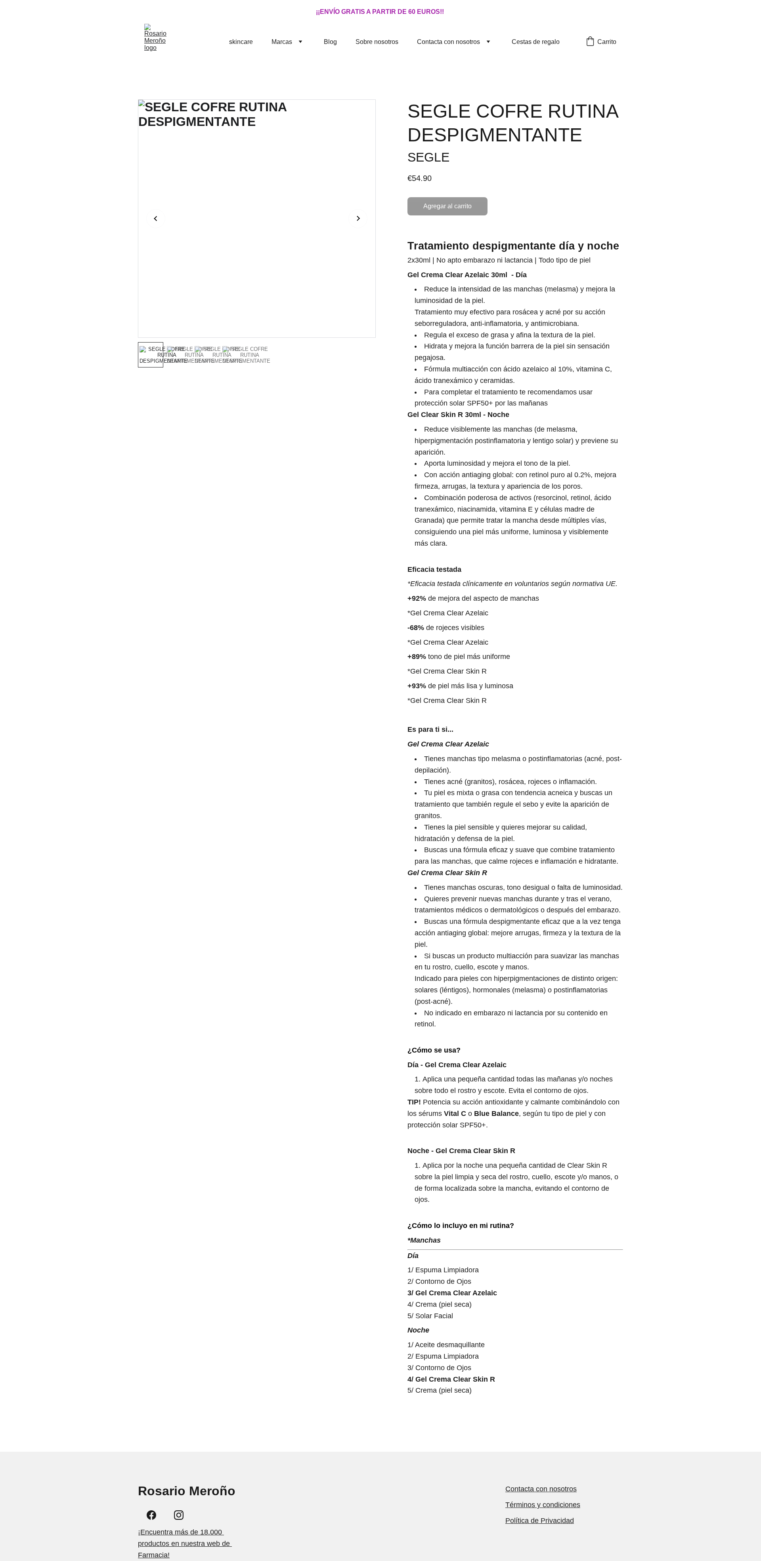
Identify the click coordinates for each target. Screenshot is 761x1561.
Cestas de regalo (536, 41)
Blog (330, 41)
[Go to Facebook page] (151, 1515)
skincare (241, 41)
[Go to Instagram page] (179, 1515)
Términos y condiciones (542, 1505)
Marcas (282, 41)
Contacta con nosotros (448, 41)
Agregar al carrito (447, 206)
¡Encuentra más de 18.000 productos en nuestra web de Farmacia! (185, 1543)
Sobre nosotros (377, 41)
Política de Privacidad (539, 1521)
